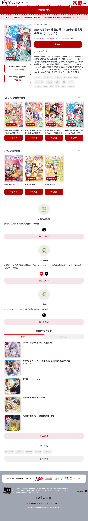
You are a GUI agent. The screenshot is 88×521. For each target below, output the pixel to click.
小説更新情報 (12, 150)
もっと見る (44, 436)
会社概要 (33, 503)
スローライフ (39, 82)
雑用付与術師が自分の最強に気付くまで (38, 416)
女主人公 (38, 77)
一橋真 (71, 38)
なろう (57, 82)
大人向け (38, 451)
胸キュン (71, 86)
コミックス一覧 (18, 68)
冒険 (45, 86)
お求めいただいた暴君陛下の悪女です (37, 343)
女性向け (49, 82)
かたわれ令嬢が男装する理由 (34, 397)
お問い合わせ (58, 503)
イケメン (58, 77)
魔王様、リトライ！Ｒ (31, 379)
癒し (63, 86)
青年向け (29, 451)
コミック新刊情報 (15, 97)
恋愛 (64, 82)
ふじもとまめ (42, 38)
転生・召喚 (67, 77)
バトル (71, 82)
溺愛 (57, 86)
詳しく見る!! (44, 236)
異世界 (76, 77)
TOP (27, 503)
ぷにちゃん (53, 38)
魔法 (51, 86)
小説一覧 (17, 78)
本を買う (58, 44)
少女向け (47, 451)
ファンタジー (48, 77)
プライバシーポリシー (45, 503)
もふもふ (38, 86)
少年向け (19, 451)
